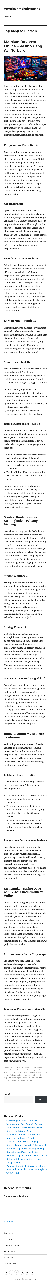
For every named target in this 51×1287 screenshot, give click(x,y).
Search (7, 1094)
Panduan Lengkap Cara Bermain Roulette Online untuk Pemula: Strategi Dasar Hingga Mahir (26, 1159)
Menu (8, 16)
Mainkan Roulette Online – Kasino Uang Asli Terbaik (23, 46)
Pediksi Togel (10, 1264)
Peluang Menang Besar (27, 1072)
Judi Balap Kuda (12, 1245)
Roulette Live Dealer (24, 1075)
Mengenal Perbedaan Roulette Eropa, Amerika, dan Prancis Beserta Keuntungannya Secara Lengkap (24, 1138)
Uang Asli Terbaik (25, 1080)
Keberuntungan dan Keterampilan (24, 1070)
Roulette (25, 1067)
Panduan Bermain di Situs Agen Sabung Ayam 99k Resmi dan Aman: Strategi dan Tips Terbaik (26, 1169)
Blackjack (8, 1257)
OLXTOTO (33, 1279)
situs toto (8, 1221)
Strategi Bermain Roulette (24, 1078)
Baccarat (8, 1239)
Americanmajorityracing (22, 8)
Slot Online (9, 1251)
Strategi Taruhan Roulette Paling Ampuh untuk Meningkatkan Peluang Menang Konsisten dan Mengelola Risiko (26, 1148)
